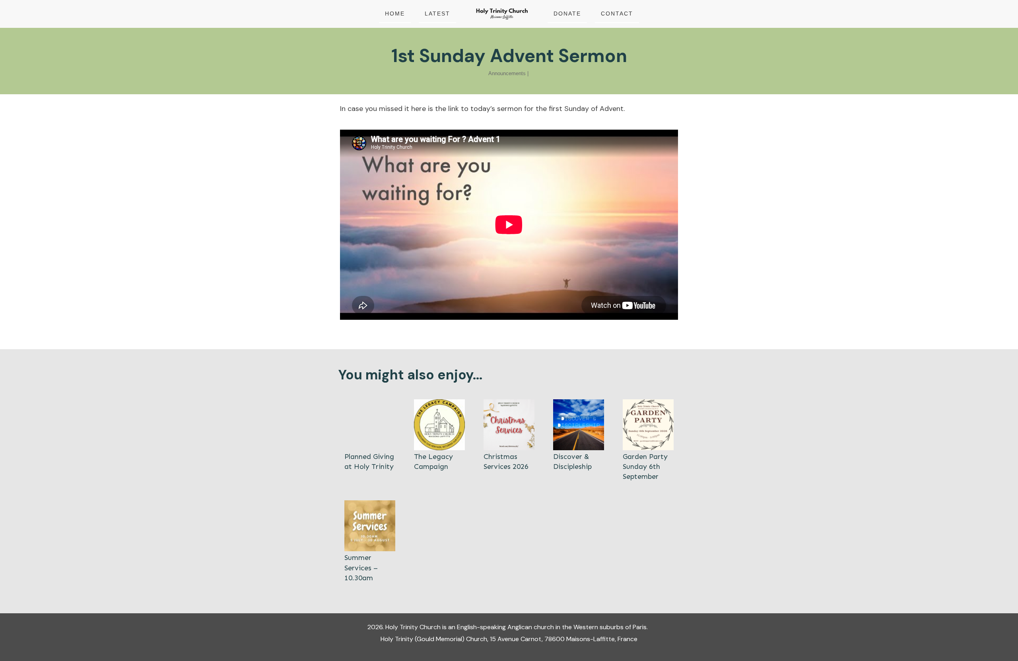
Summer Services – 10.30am (370, 541)
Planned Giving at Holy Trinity (370, 440)
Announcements (507, 73)
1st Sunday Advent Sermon (509, 56)
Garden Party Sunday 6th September (648, 440)
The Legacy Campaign (439, 440)
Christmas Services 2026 (509, 440)
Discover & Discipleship (578, 440)
